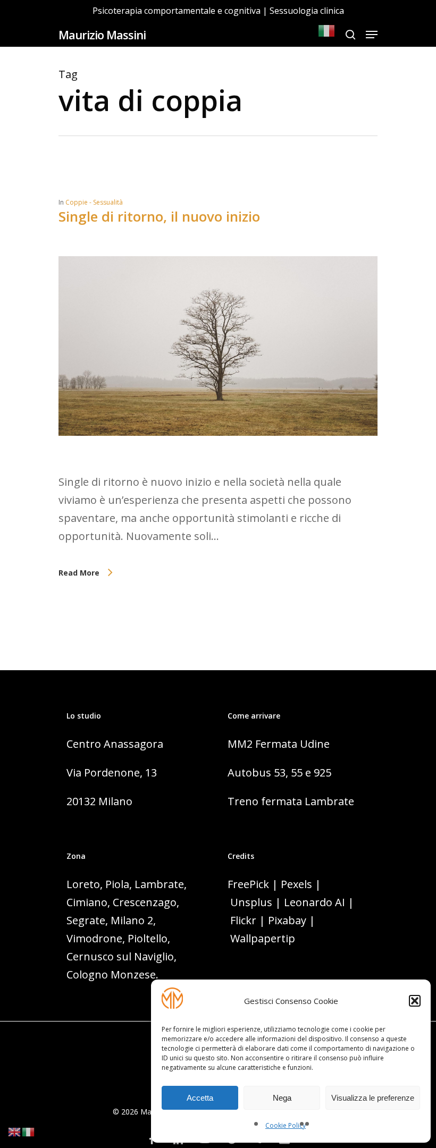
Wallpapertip (262, 938)
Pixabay (287, 920)
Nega (282, 1097)
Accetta (200, 1097)
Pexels (296, 884)
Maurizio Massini (102, 34)
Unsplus (251, 902)
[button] (414, 1000)
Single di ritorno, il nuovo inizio (159, 216)
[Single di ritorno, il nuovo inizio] (218, 464)
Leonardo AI (314, 902)
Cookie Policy (285, 1125)
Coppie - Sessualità (94, 202)
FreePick (248, 884)
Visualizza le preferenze (372, 1097)
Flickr (243, 920)
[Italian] (327, 34)
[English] (15, 1131)
